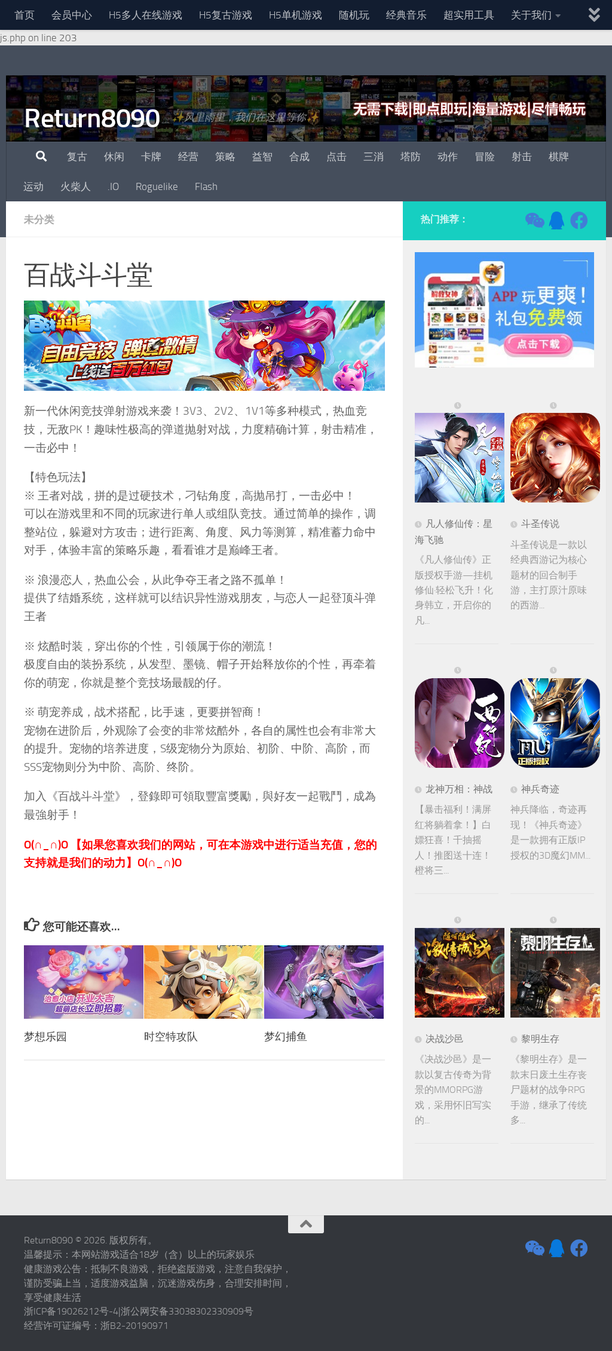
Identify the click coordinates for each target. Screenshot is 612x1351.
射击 (522, 157)
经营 (188, 157)
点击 (336, 157)
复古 (77, 157)
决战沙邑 (445, 1038)
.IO (113, 186)
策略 (225, 157)
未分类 (39, 219)
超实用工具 (468, 15)
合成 (299, 157)
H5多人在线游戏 (145, 15)
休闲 (114, 157)
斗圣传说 (540, 523)
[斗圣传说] (555, 452)
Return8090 (92, 118)
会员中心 (71, 15)
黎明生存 (540, 1038)
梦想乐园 (45, 1036)
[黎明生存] (555, 967)
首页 (24, 15)
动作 (447, 157)
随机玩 (354, 15)
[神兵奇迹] (555, 717)
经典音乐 (406, 15)
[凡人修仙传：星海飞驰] (459, 452)
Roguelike (157, 186)
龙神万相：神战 (459, 789)
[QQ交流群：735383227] (556, 220)
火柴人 (75, 186)
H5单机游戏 (295, 15)
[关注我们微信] (534, 220)
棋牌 (559, 157)
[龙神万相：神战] (459, 717)
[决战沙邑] (459, 967)
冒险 (485, 157)
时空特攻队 (171, 1036)
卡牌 (151, 157)
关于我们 (531, 15)
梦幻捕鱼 (285, 1036)
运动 (33, 186)
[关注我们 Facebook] (579, 220)
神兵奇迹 (540, 789)
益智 (262, 157)
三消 (373, 157)
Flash (206, 186)
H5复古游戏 (225, 15)
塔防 (410, 157)
